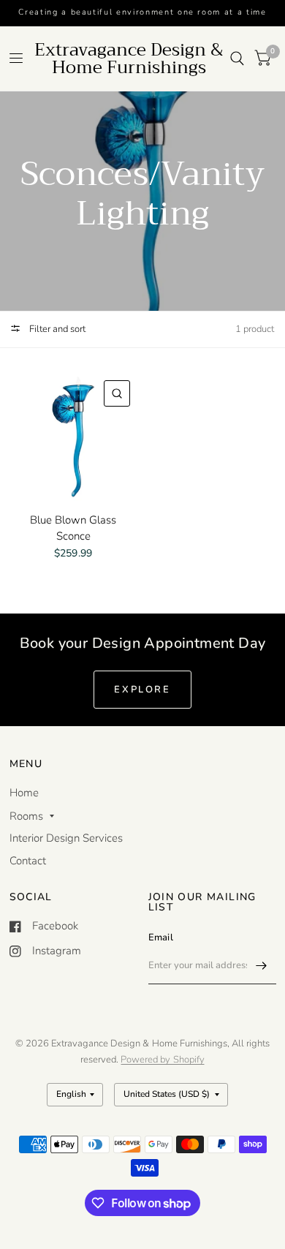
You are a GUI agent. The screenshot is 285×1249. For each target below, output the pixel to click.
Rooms (26, 816)
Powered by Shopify (162, 1059)
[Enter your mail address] (261, 965)
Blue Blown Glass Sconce (73, 528)
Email (160, 937)
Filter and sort (56, 329)
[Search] (237, 58)
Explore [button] (142, 689)
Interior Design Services (66, 838)
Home (24, 792)
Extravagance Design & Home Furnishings (129, 58)
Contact (28, 860)
